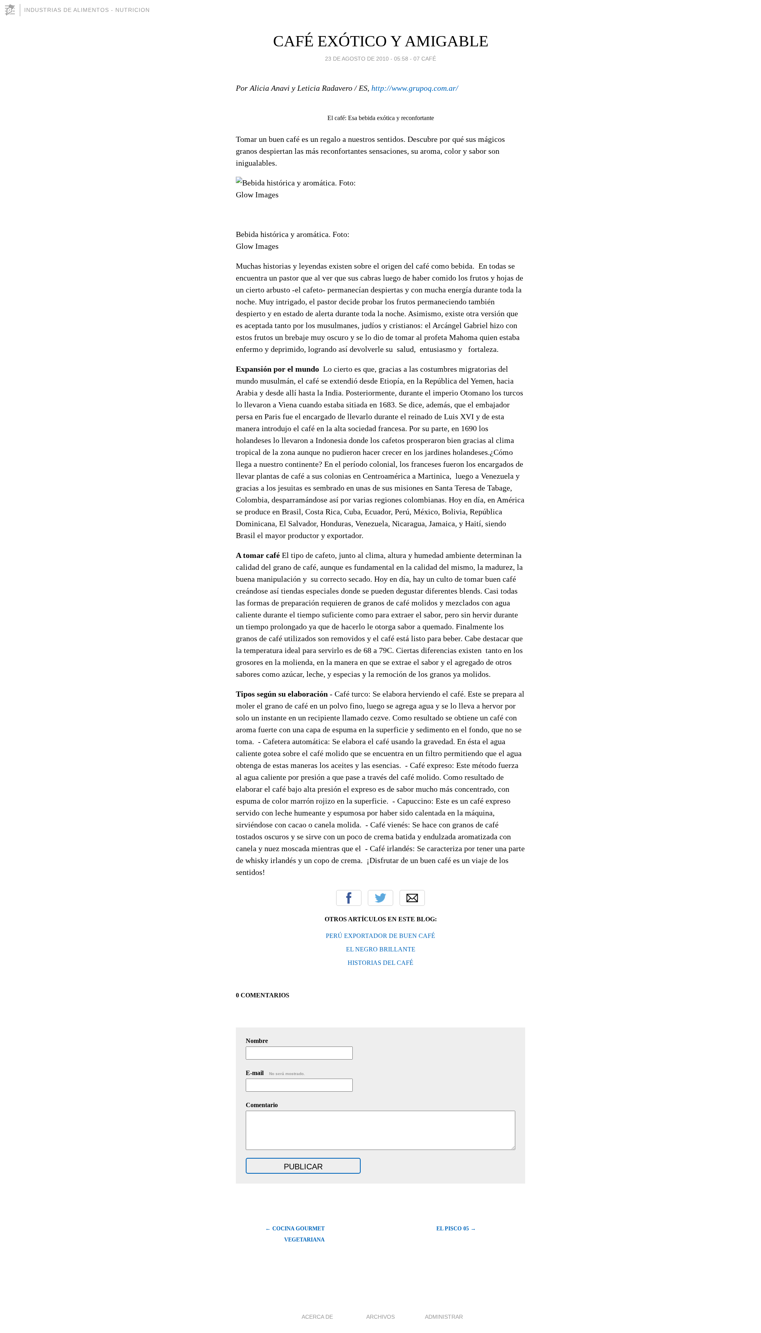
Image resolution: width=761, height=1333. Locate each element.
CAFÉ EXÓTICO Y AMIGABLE (380, 41)
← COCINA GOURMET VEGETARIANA (295, 1234)
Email (412, 898)
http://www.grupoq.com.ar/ (414, 88)
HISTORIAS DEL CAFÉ (380, 962)
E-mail (275, 1072)
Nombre (257, 1040)
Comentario (262, 1105)
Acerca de (317, 1317)
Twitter (380, 898)
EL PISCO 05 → (456, 1229)
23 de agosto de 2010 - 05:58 (366, 58)
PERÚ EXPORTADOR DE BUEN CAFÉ (380, 935)
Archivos (380, 1317)
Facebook (348, 898)
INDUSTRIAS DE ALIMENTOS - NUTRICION (87, 10)
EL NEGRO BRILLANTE (380, 949)
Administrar (444, 1317)
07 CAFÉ (424, 58)
